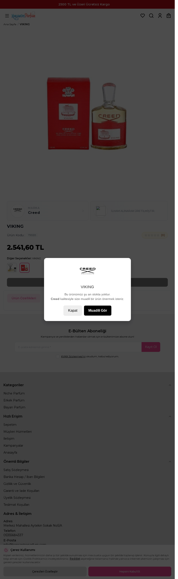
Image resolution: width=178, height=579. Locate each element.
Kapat (72, 310)
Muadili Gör (97, 310)
